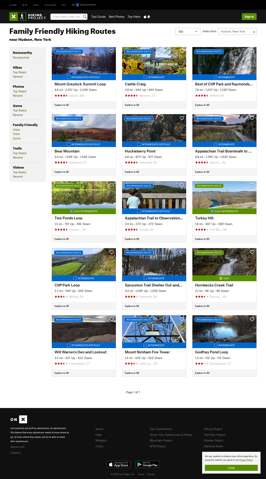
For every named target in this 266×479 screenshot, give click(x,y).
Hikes (16, 129)
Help (98, 434)
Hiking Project (213, 429)
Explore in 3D (62, 104)
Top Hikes (134, 16)
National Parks (213, 446)
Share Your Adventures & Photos (171, 434)
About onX (18, 446)
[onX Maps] (19, 422)
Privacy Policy (246, 460)
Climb (13, 5)
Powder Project (214, 440)
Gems (17, 138)
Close (231, 467)
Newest (18, 76)
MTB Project (158, 446)
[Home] (29, 16)
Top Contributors (161, 429)
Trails (16, 134)
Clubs (99, 446)
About (99, 429)
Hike (36, 5)
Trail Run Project (214, 434)
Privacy (151, 474)
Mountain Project (161, 440)
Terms (141, 474)
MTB (25, 5)
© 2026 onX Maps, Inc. (123, 474)
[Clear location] (254, 31)
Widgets (101, 440)
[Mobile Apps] (147, 16)
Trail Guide (98, 16)
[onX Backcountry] (84, 5)
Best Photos (116, 16)
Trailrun (50, 5)
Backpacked (21, 57)
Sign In (249, 16)
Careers (16, 452)
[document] (231, 462)
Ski (64, 5)
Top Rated (19, 72)
